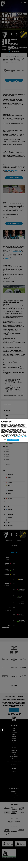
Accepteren (13, 439)
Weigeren (4, 439)
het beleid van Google (21, 436)
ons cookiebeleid (11, 436)
